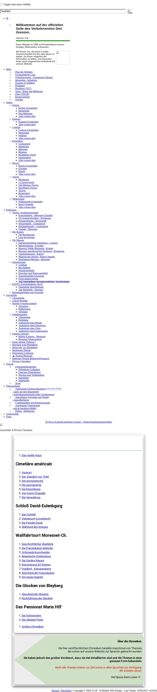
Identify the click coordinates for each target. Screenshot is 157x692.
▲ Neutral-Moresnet (22, 355)
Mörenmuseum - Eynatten (31, 245)
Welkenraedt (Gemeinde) (30, 201)
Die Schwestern (31, 615)
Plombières (17, 141)
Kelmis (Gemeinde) (27, 108)
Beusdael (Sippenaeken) (30, 339)
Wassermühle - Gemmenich (31, 223)
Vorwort (27, 472)
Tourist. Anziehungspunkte (25, 212)
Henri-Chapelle (25, 204)
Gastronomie (12, 414)
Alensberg (23, 306)
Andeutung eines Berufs (30, 322)
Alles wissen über (27, 116)
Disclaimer (66, 690)
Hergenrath (23, 110)
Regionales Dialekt (21, 350)
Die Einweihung (31, 489)
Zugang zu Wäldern (25, 83)
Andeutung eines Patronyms (32, 325)
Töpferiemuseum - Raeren (31, 254)
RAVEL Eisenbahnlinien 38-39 (27, 284)
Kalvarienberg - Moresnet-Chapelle (35, 215)
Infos (8, 69)
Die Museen (18, 240)
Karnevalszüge (22, 97)
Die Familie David (32, 522)
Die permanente (31, 485)
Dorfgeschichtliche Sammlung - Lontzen (38, 243)
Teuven (22, 190)
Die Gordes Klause (33, 560)
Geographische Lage (25, 74)
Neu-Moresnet (25, 113)
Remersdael (24, 193)
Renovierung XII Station (36, 564)
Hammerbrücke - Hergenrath (32, 221)
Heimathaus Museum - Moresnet (34, 259)
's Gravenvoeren (26, 182)
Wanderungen (19, 262)
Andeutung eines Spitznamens (33, 331)
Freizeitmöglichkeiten (25, 366)
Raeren (15, 163)
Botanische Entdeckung (36, 556)
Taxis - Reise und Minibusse (29, 91)
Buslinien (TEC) (23, 88)
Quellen (19, 99)
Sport (18, 383)
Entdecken (11, 210)
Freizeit (9, 364)
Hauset (21, 171)
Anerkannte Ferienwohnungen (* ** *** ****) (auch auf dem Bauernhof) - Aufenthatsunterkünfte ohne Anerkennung (36, 392)
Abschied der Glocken (35, 594)
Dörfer (9, 102)
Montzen (22, 152)
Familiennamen (19, 314)
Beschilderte (24, 267)
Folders (108, 422)
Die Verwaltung (31, 497)
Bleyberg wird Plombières (25, 344)
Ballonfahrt (23, 380)
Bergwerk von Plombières (25, 347)
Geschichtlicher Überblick (37, 544)
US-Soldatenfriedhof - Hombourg (34, 218)
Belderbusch (24, 309)
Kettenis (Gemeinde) (28, 122)
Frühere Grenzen (20, 333)
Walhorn (22, 135)
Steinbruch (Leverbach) (36, 518)
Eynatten (22, 168)
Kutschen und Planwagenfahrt (33, 273)
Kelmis (15, 105)
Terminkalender (97, 422)
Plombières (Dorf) (27, 155)
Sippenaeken (24, 157)
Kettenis (16, 119)
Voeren (15, 177)
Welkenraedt (18, 199)
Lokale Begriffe (20, 300)
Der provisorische (32, 480)
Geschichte (11, 295)
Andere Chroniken (33, 626)
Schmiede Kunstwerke (36, 552)
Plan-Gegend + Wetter (79, 422)
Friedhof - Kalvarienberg (36, 568)
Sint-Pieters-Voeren (27, 188)
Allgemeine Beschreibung (31, 287)
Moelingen (23, 179)
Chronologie (18, 298)
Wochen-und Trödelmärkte (31, 375)
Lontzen (16, 127)
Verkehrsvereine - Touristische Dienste (34, 77)
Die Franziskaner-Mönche (37, 548)
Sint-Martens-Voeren (28, 185)
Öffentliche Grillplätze (29, 369)
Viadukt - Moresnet (27, 229)
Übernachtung (13, 386)
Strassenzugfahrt (26, 270)
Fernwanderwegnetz (28, 278)
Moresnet (22, 149)
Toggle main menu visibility (17, 4)
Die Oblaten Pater (32, 619)
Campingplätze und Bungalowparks (32, 402)
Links (65, 422)
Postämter (20, 85)
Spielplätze (23, 378)
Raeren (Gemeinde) (27, 166)
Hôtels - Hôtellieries (25, 411)
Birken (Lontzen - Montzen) (32, 336)
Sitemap (55, 690)
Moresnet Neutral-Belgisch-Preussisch (30, 358)
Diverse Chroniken (21, 361)
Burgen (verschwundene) (24, 303)
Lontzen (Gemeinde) (28, 130)
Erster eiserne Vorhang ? (24, 342)
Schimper (23, 311)
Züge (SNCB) (22, 94)
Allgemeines (24, 317)
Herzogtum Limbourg (22, 353)
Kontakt (58, 422)
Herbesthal (23, 133)
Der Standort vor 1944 (35, 476)
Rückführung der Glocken (37, 598)
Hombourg (23, 146)
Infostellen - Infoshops (26, 80)
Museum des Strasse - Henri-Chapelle (36, 256)
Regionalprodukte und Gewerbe (27, 292)
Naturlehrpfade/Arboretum (31, 276)
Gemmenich (24, 144)
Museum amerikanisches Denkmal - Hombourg (41, 251)
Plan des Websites (24, 72)
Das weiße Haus (32, 455)
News (51, 422)
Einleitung (23, 320)
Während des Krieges (35, 527)
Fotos (8, 416)
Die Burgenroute (26, 234)
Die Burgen (18, 232)
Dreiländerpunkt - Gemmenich (33, 226)
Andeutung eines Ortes (29, 328)
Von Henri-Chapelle (33, 493)
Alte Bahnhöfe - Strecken (30, 289)
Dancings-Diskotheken (29, 372)
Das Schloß (29, 514)
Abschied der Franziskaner (38, 573)
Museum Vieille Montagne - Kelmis (35, 248)
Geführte (22, 265)
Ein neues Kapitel (32, 577)
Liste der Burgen (26, 237)
